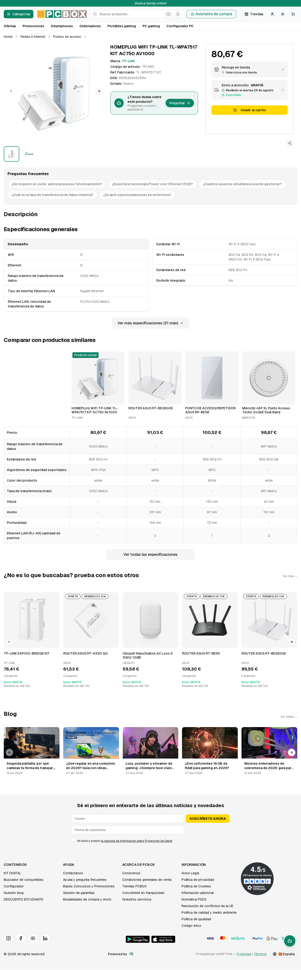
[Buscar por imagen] (168, 14)
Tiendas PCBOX (134, 886)
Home (8, 37)
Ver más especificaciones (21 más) (148, 323)
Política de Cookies (196, 886)
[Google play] (138, 939)
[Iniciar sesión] (272, 14)
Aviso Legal (190, 873)
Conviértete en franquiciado (143, 893)
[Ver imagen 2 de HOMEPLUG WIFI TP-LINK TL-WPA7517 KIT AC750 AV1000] (29, 154)
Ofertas (10, 26)
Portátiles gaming (121, 26)
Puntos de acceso (67, 37)
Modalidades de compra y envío (87, 899)
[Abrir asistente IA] (289, 941)
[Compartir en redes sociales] (289, 143)
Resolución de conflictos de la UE (207, 906)
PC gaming (151, 26)
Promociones (33, 26)
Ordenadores (90, 26)
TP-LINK (128, 61)
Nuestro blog (14, 893)
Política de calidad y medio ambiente (209, 912)
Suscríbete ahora (208, 819)
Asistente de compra (213, 14)
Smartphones (62, 26)
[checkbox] (73, 840)
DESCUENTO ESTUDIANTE (23, 899)
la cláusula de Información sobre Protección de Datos (136, 841)
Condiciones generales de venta (146, 880)
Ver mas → (290, 576)
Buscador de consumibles (24, 880)
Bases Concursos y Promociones (89, 886)
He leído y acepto (125, 841)
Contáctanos (73, 873)
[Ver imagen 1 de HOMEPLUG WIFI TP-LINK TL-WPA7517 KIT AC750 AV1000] (11, 154)
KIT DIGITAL (12, 873)
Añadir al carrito (253, 110)
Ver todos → (289, 717)
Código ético (191, 926)
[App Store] (163, 939)
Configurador (14, 886)
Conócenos (131, 873)
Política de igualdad (196, 919)
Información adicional (198, 893)
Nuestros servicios (136, 899)
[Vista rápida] (78, 399)
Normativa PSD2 (194, 899)
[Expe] (131, 954)
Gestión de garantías (79, 893)
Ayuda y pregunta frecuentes (85, 880)
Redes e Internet (32, 37)
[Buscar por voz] (178, 14)
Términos (260, 954)
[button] (55, 91)
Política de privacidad (198, 880)
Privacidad (244, 954)
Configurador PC (180, 26)
